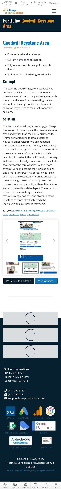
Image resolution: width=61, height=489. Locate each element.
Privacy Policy (36, 459)
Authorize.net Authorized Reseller (21, 447)
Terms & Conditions (18, 462)
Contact (45, 488)
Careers (21, 459)
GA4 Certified (50, 418)
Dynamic (30, 214)
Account (54, 3)
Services (25, 488)
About (5, 488)
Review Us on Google (40, 3)
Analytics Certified (37, 418)
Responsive (14, 214)
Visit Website (46, 281)
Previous (6, 241)
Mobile (23, 214)
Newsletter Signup (43, 462)
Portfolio (15, 488)
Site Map (31, 466)
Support (35, 488)
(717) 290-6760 (8, 3)
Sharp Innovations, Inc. (15, 10)
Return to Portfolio (20, 281)
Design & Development (24, 210)
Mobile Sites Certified (11, 433)
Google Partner (44, 433)
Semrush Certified (46, 447)
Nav (55, 488)
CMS (37, 214)
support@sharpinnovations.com (26, 398)
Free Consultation (23, 3)
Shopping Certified (24, 433)
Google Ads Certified (23, 418)
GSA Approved (11, 418)
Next (54, 241)
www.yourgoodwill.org (16, 47)
